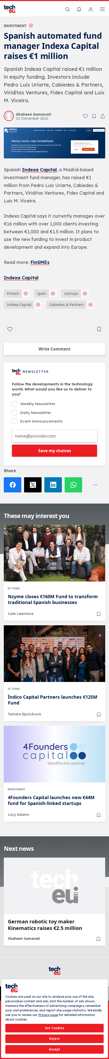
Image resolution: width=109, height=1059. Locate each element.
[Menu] (102, 9)
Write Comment (54, 349)
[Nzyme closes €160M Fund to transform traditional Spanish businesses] (54, 553)
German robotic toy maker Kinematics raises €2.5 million (45, 924)
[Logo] (13, 9)
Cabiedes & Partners (66, 304)
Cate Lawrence (20, 613)
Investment (15, 25)
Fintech (13, 293)
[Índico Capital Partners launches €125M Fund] (54, 653)
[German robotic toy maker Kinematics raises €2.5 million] (54, 886)
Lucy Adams (18, 814)
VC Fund (14, 588)
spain (41, 293)
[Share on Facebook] (14, 484)
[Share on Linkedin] (54, 484)
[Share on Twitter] (34, 484)
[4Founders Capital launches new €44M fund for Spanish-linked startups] (54, 754)
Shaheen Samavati (24, 938)
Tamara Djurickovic (24, 714)
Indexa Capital (39, 170)
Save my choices (54, 450)
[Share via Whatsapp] (75, 484)
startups (71, 293)
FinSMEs (39, 262)
